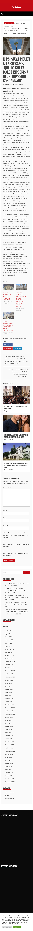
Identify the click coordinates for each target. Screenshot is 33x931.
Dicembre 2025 (9, 655)
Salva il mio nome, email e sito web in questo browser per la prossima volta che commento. (15, 535)
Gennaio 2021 (9, 776)
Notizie (7, 795)
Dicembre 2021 (9, 742)
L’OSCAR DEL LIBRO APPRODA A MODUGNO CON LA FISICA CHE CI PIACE (16, 605)
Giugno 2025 (9, 658)
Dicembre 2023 (9, 668)
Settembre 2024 (10, 661)
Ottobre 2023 (9, 674)
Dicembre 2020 (9, 779)
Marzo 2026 (8, 646)
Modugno (19, 338)
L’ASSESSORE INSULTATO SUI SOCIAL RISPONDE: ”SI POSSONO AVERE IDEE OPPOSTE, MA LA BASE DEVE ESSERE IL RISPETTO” (21, 299)
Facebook (8, 345)
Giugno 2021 (9, 760)
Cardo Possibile (9, 792)
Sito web (5, 525)
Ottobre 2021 (9, 748)
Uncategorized (9, 798)
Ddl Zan (7, 338)
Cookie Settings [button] (7, 927)
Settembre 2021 (10, 751)
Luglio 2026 (8, 634)
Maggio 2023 (9, 689)
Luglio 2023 (8, 683)
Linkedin (18, 348)
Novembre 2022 (10, 708)
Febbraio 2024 (9, 664)
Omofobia (24, 338)
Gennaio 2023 (9, 702)
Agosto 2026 (9, 631)
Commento (7, 488)
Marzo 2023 (8, 695)
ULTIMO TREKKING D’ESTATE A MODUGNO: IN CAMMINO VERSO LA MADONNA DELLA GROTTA (16, 465)
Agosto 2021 (9, 754)
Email (5, 518)
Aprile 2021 (8, 766)
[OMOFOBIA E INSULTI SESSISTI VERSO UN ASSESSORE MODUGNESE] (8, 287)
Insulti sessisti (13, 338)
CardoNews (16, 7)
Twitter (18, 345)
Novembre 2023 (10, 671)
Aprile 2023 (8, 692)
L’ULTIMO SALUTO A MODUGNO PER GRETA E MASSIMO (16, 407)
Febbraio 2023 (9, 698)
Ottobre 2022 (9, 711)
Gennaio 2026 (9, 652)
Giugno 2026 (9, 637)
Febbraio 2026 (9, 649)
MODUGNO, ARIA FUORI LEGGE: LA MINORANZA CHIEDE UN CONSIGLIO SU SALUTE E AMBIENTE (16, 612)
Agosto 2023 (9, 680)
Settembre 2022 (10, 714)
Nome (5, 510)
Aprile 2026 (8, 643)
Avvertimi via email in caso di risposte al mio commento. (16, 545)
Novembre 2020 (10, 782)
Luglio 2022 (8, 720)
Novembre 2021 (10, 745)
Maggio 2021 (9, 763)
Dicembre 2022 (9, 705)
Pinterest (8, 348)
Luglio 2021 (8, 757)
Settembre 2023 (10, 677)
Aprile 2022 (8, 729)
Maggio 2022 (9, 726)
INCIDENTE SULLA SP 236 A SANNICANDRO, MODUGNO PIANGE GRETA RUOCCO (16, 436)
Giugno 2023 (9, 686)
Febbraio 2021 (9, 773)
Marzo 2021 (8, 769)
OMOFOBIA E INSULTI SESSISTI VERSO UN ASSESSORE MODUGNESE (7, 296)
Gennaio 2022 (9, 739)
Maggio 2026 (9, 640)
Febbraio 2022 (9, 735)
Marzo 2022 (8, 732)
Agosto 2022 (9, 717)
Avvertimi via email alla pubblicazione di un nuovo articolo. (16, 554)
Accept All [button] (17, 927)
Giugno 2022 (9, 723)
